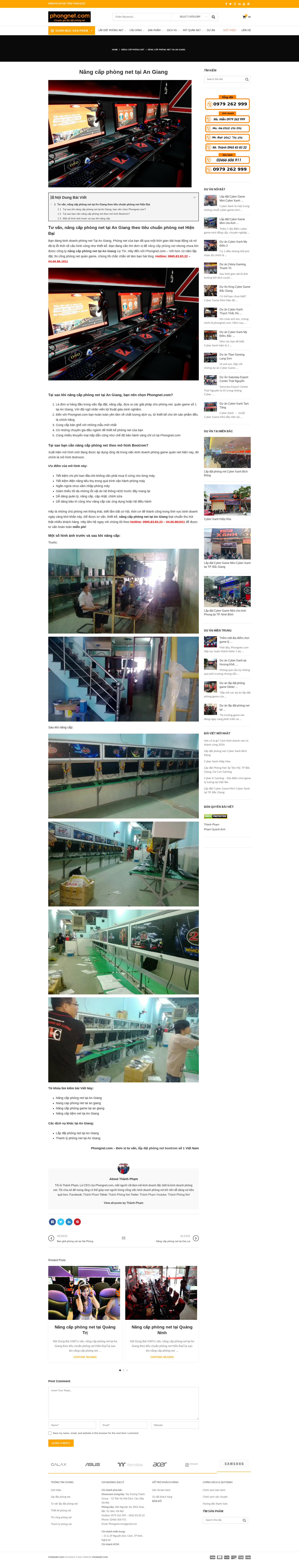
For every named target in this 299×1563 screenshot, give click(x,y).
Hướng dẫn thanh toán (215, 1504)
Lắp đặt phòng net (60, 1497)
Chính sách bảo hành (214, 1490)
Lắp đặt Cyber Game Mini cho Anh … (232, 221)
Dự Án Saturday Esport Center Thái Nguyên (234, 379)
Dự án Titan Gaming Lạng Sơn (232, 356)
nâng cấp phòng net (161, 246)
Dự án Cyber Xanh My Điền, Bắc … (233, 334)
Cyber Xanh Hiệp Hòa (217, 761)
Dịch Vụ (172, 30)
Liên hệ (246, 30)
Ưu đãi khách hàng (162, 1497)
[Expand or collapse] (194, 197)
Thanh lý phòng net (61, 1524)
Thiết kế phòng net (61, 1510)
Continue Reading (85, 1357)
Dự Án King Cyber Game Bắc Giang (235, 288)
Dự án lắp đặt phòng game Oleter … (232, 685)
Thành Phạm (91, 1194)
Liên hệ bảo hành (161, 1490)
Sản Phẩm (154, 30)
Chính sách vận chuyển (215, 1497)
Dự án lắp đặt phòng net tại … (234, 707)
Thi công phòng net (61, 1517)
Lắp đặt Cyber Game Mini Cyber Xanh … (232, 198)
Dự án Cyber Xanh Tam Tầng (234, 405)
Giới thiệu (229, 30)
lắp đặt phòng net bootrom (158, 1148)
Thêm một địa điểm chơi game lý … (234, 640)
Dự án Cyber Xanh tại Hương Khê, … (233, 662)
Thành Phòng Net (119, 1194)
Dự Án (211, 30)
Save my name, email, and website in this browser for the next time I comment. (96, 1433)
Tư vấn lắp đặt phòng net (64, 1504)
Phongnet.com (100, 1557)
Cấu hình (135, 30)
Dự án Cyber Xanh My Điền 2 (233, 243)
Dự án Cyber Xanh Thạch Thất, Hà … (231, 311)
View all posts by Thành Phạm (123, 1202)
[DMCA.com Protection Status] (215, 819)
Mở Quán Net (192, 30)
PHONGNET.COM (56, 1557)
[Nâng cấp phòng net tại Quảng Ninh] (161, 1293)
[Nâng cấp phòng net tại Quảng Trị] (84, 1293)
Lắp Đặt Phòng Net (110, 30)
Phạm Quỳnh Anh (214, 829)
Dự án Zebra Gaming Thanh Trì (233, 266)
